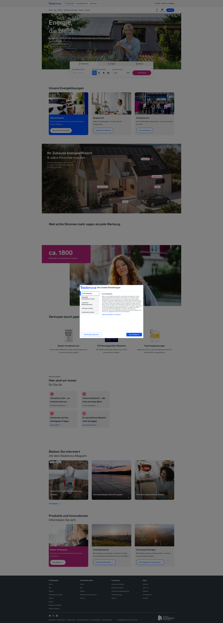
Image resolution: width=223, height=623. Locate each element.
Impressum (118, 314)
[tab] (89, 293)
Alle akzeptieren (134, 334)
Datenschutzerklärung (108, 314)
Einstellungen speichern (91, 334)
